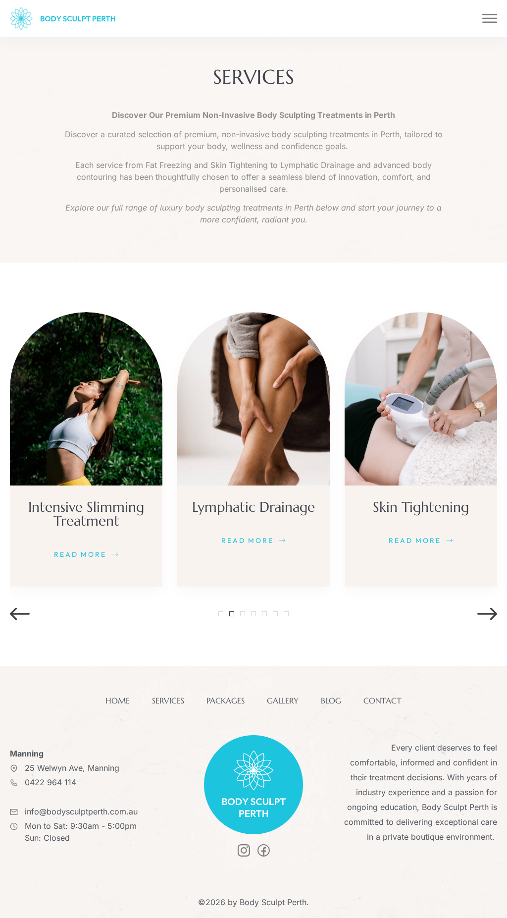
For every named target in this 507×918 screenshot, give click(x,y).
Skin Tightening (421, 507)
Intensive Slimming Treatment (86, 514)
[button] (20, 614)
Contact (382, 700)
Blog (331, 700)
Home (117, 700)
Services (168, 700)
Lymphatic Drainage (253, 507)
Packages (225, 700)
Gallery (283, 700)
